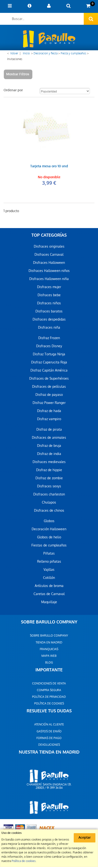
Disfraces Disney (49, 346)
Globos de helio (49, 537)
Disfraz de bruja (49, 445)
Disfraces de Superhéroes (49, 378)
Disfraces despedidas (49, 319)
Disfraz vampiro (49, 419)
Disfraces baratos (49, 311)
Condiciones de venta (49, 683)
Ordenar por (13, 90)
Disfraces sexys (49, 486)
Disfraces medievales (49, 461)
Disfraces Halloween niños (49, 270)
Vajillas (49, 569)
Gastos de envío (49, 731)
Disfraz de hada (49, 410)
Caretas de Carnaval (49, 594)
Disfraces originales (49, 246)
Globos (49, 521)
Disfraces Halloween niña (49, 278)
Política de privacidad (49, 697)
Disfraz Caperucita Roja (49, 362)
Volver (14, 53)
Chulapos (49, 502)
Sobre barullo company (49, 636)
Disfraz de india (49, 453)
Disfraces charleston (49, 494)
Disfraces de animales (49, 437)
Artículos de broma (49, 585)
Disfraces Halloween (49, 262)
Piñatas (49, 553)
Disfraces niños (49, 303)
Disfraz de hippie (49, 470)
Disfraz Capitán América (49, 370)
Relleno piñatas (49, 561)
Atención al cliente (49, 724)
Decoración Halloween (49, 529)
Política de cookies (49, 703)
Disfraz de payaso (49, 394)
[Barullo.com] (49, 39)
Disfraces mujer (49, 287)
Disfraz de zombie (49, 478)
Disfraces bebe (49, 295)
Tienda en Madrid (49, 642)
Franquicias (49, 649)
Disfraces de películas (49, 386)
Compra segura (49, 690)
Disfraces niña (49, 327)
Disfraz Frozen (49, 338)
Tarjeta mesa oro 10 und (49, 166)
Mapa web (49, 656)
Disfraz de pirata (49, 429)
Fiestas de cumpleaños (49, 545)
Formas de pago (49, 738)
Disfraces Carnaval (49, 254)
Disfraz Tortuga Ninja (49, 354)
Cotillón (49, 577)
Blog (49, 662)
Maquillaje (49, 602)
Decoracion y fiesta (46, 53)
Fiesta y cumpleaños (73, 53)
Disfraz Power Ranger (49, 402)
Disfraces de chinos (49, 510)
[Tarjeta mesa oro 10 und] (49, 129)
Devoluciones (49, 745)
